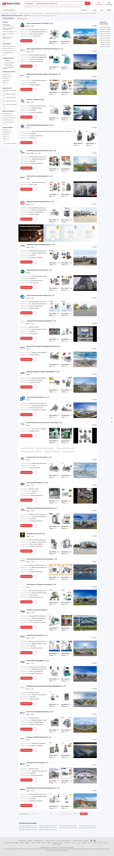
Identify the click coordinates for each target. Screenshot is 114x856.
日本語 (32, 842)
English (16, 842)
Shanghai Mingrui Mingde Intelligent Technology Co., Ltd (43, 74)
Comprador (84, 10)
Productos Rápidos (77, 840)
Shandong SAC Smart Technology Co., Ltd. (39, 270)
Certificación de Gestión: (26, 36)
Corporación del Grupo (10, 50)
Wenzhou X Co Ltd (35, 99)
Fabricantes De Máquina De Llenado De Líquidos (48, 827)
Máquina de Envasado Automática (66, 448)
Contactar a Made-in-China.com (64, 840)
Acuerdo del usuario (38, 840)
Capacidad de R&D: (25, 34)
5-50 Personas (8, 113)
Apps (101, 10)
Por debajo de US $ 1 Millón (9, 91)
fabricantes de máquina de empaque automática (67, 6)
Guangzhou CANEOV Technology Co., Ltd (38, 737)
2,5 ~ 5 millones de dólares (9, 101)
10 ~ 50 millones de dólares (10, 105)
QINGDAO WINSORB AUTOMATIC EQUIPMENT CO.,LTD (42, 372)
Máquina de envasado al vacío (52, 451)
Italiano (61, 842)
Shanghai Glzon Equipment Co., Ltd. (37, 635)
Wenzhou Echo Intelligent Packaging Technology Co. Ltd (43, 346)
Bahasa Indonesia (57, 844)
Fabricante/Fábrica (9, 48)
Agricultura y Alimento (8, 34)
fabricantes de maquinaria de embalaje (45, 6)
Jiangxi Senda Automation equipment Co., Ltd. (40, 295)
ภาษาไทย (94, 842)
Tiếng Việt (105, 842)
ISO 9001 (6, 74)
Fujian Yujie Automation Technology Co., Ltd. (39, 23)
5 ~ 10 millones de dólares (9, 94)
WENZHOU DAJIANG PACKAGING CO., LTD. (46, 686)
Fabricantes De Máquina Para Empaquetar (48, 825)
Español (44, 842)
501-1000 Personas (8, 122)
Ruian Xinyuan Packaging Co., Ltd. (39, 712)
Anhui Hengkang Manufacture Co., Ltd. (41, 150)
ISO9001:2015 (7, 76)
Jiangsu (6, 138)
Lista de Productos (8, 18)
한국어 (73, 842)
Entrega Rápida (8, 65)
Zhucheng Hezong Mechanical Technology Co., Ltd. (41, 559)
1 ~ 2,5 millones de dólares (9, 98)
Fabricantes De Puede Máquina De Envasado (28, 827)
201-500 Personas (8, 120)
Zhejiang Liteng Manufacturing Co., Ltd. (41, 508)
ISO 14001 (6, 78)
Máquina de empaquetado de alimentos (31, 451)
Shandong (7, 130)
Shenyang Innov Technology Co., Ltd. (37, 762)
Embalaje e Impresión (10, 31)
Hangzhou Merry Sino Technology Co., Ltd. (39, 457)
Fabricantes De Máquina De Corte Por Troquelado (88, 825)
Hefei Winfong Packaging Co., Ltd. (39, 125)
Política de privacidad (50, 840)
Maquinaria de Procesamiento (8, 25)
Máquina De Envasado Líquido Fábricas (68, 827)
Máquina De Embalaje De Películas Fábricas (48, 829)
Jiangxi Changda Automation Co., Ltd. (37, 397)
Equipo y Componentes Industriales (8, 28)
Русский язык (67, 842)
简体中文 (22, 842)
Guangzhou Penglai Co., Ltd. (40, 244)
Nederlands (84, 842)
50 (36, 813)
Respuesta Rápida (9, 63)
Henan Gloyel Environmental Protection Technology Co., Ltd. (44, 422)
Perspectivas (86, 840)
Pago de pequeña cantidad (8, 67)
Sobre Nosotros (22, 840)
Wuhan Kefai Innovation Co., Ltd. (39, 176)
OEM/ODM (7, 60)
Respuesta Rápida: (25, 61)
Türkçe (99, 842)
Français (38, 842)
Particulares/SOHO (8, 52)
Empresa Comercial (9, 46)
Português (55, 842)
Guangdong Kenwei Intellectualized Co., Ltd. (43, 788)
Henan (6, 136)
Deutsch (49, 842)
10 (30, 813)
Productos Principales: (26, 31)
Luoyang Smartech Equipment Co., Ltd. (41, 321)
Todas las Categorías (9, 10)
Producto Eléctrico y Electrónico (8, 37)
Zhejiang (6, 134)
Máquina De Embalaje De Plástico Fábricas (88, 827)
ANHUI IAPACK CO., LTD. (37, 661)
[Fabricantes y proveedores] (11, 3)
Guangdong (7, 132)
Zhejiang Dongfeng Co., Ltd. (40, 201)
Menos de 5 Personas (9, 118)
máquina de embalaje (68, 451)
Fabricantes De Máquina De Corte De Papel (28, 825)
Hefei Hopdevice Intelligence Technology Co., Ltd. (41, 584)
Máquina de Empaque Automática (45, 448)
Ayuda (94, 10)
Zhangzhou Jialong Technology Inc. (37, 610)
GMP (5, 83)
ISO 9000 (6, 80)
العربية (78, 842)
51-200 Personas (8, 115)
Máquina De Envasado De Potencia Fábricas (28, 829)
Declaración (30, 840)
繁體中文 (28, 842)
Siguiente (83, 813)
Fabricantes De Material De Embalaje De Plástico (68, 825)
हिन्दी (89, 842)
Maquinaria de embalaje (27, 448)
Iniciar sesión (109, 4)
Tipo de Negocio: (24, 29)
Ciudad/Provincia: (24, 84)
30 (33, 813)
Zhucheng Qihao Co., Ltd (37, 483)
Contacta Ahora (27, 41)
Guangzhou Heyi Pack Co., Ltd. (35, 534)
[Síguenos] (91, 840)
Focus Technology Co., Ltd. (54, 847)
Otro (5, 55)
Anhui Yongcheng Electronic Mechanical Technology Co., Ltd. (44, 49)
